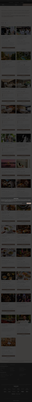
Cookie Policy (14, 201)
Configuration (2, 201)
